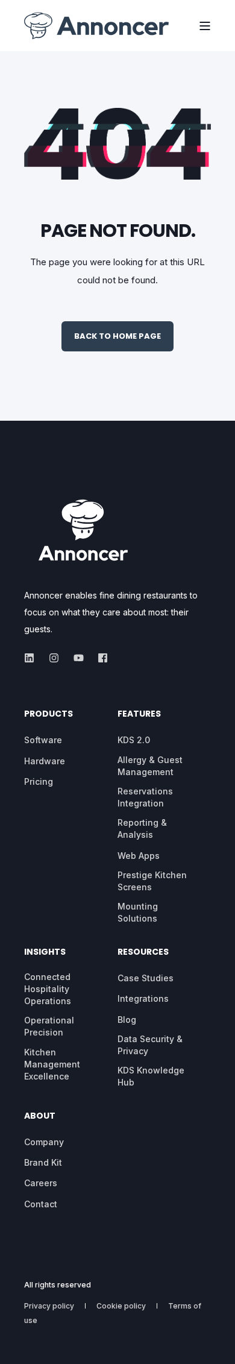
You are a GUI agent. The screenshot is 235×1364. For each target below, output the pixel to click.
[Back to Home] (96, 26)
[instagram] (54, 658)
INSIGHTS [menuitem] (45, 953)
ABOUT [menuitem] (39, 1116)
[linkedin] (33, 658)
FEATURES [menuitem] (139, 714)
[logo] (83, 529)
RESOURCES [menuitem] (143, 953)
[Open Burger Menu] (205, 26)
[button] (18, 1346)
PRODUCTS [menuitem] (48, 714)
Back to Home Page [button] (117, 336)
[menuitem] (43, 740)
